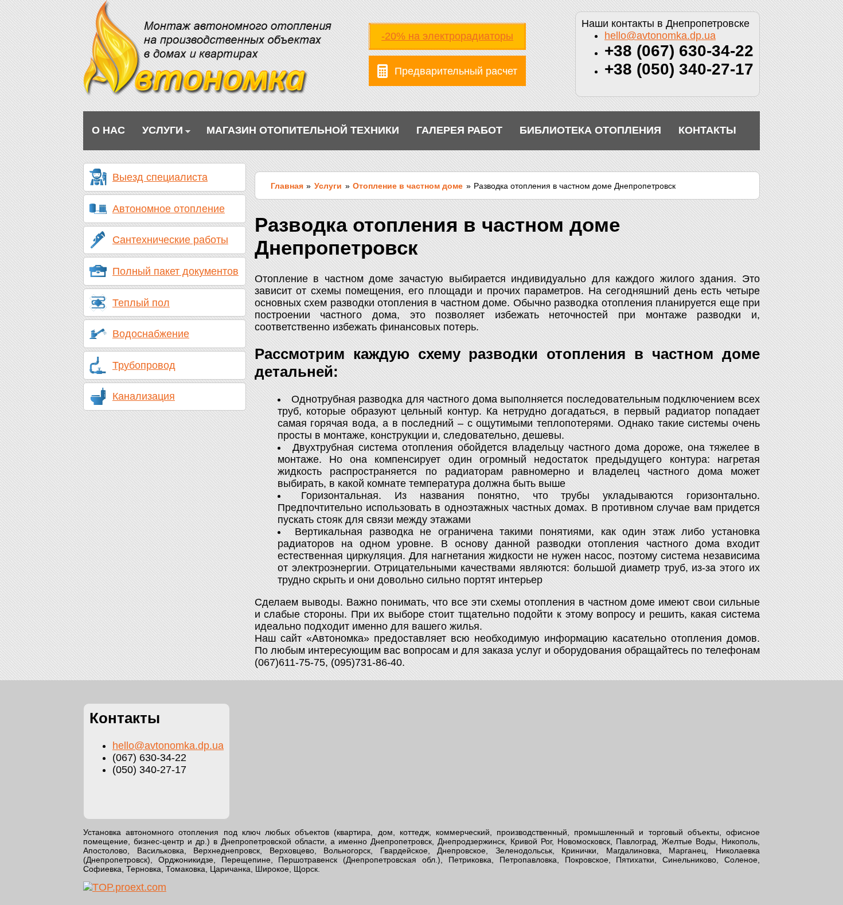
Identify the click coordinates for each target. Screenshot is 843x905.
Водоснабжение (150, 334)
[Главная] (207, 93)
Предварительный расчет (456, 71)
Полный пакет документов (175, 271)
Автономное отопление (168, 208)
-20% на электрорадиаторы (447, 36)
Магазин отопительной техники (302, 130)
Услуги (158, 131)
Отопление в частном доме (408, 185)
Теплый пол (141, 303)
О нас (108, 130)
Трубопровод (143, 365)
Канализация (143, 396)
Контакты (707, 130)
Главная (287, 185)
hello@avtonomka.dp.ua (660, 35)
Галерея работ (459, 130)
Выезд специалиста (160, 177)
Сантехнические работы (170, 239)
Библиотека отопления (590, 130)
